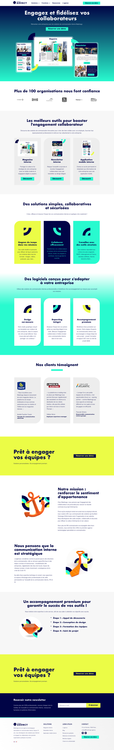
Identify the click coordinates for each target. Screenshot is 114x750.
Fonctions (45, 3)
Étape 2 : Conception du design (69, 622)
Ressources (56, 3)
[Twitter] (86, 733)
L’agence (65, 3)
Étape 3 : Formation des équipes (70, 626)
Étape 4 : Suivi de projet (65, 631)
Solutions (34, 3)
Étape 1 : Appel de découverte (69, 618)
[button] (74, 618)
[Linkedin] (83, 733)
